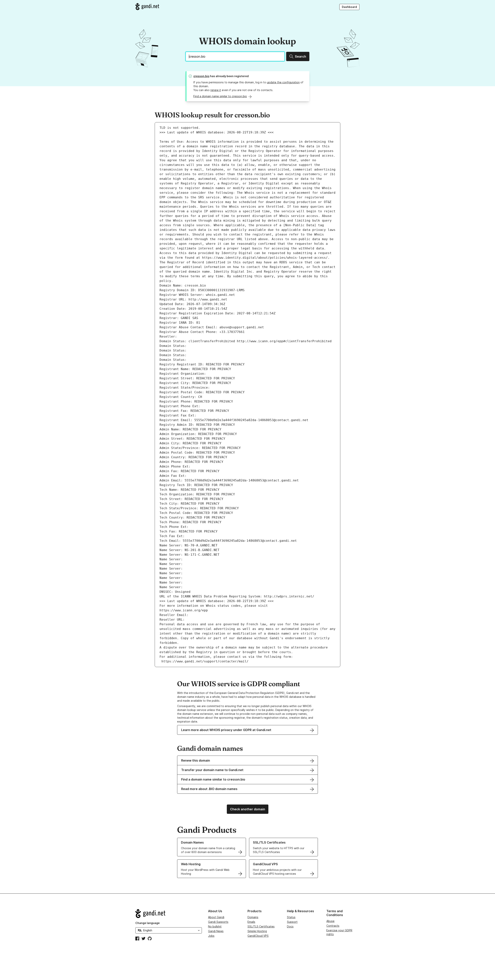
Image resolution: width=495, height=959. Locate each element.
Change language (147, 923)
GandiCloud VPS (258, 935)
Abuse (330, 921)
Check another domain (247, 809)
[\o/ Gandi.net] (168, 913)
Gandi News (216, 931)
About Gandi (216, 917)
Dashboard (349, 7)
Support (292, 921)
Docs (290, 926)
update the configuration (283, 82)
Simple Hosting (257, 931)
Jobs (211, 935)
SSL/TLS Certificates (261, 926)
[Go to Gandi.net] (147, 6)
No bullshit (215, 926)
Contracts (332, 925)
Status (291, 917)
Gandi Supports (218, 921)
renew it (215, 90)
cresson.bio (201, 76)
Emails (251, 921)
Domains (253, 917)
